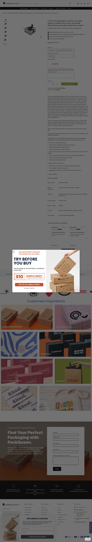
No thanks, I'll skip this (29, 288)
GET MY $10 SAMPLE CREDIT (29, 284)
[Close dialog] (13, 252)
